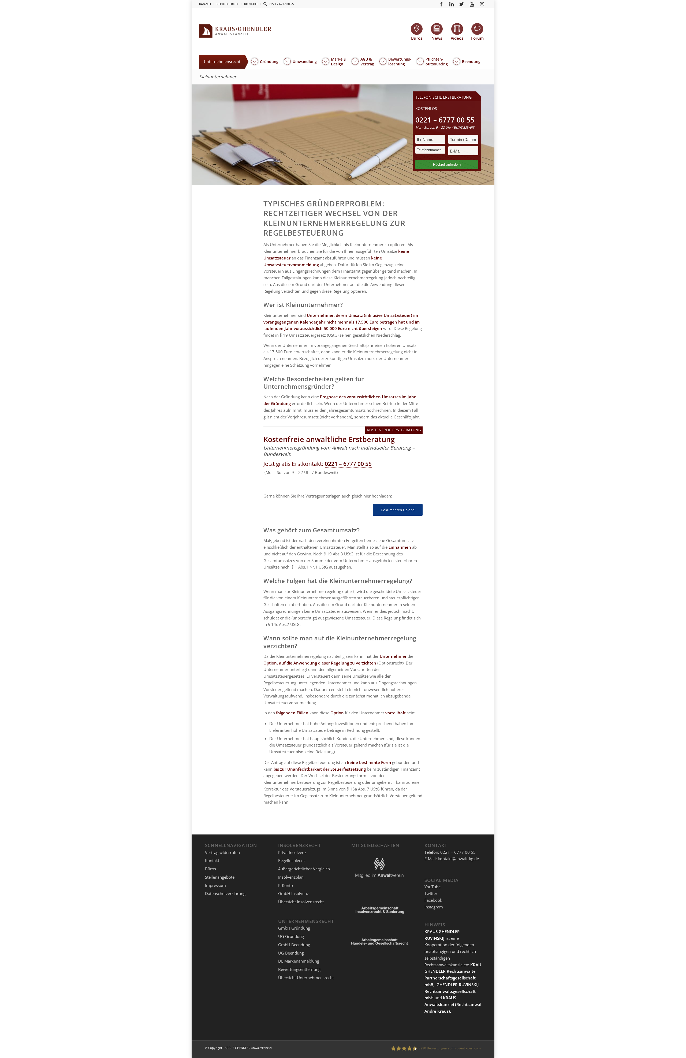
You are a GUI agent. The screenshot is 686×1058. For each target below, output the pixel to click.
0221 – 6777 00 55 (282, 4)
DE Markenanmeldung (298, 961)
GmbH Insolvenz (293, 893)
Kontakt (251, 4)
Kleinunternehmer (217, 77)
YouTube (432, 886)
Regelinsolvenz (291, 860)
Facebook (433, 900)
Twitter (430, 893)
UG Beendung (291, 953)
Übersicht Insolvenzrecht (301, 901)
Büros (210, 868)
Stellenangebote (219, 877)
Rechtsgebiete (227, 4)
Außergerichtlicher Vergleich (304, 868)
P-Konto (285, 885)
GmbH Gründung (294, 928)
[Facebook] (441, 4)
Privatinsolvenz (292, 852)
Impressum (215, 885)
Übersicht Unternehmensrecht (306, 977)
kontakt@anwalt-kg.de (458, 858)
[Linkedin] (451, 4)
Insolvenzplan (291, 877)
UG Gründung (291, 936)
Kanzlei (205, 4)
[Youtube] (472, 4)
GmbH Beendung (294, 944)
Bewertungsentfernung (299, 969)
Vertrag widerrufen (222, 852)
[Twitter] (461, 4)
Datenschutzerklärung (225, 893)
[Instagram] (482, 4)
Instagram (433, 906)
